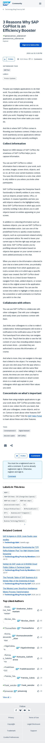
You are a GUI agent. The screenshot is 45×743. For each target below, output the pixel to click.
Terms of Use (34, 718)
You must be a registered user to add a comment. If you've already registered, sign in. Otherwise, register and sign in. (22, 467)
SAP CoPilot (22, 436)
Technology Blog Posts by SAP (15, 9)
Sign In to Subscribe (30, 45)
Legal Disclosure (33, 724)
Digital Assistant (24, 431)
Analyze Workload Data (11, 509)
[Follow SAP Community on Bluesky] (20, 710)
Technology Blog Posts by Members (20, 557)
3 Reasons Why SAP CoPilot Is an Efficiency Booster (21, 26)
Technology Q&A (12, 542)
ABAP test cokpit (25, 501)
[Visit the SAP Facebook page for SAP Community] (16, 710)
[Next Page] (24, 524)
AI (24, 505)
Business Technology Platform (14, 521)
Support (33, 731)
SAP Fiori (7, 70)
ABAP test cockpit (9, 501)
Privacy (11, 718)
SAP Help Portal (35, 416)
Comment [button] (35, 456)
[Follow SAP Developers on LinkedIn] (29, 710)
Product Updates (9, 78)
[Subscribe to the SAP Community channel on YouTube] (25, 710)
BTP (5, 513)
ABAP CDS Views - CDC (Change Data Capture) (19, 497)
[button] (5, 59)
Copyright (11, 724)
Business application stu (12, 517)
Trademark (11, 731)
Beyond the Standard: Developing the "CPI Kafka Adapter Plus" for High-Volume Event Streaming (21, 550)
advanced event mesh (11, 505)
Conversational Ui (10, 431)
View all (6, 697)
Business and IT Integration (20, 513)
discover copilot (9, 436)
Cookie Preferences (11, 737)
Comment (12, 476)
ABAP (5, 492)
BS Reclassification (30, 509)
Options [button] (21, 49)
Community (17, 3)
